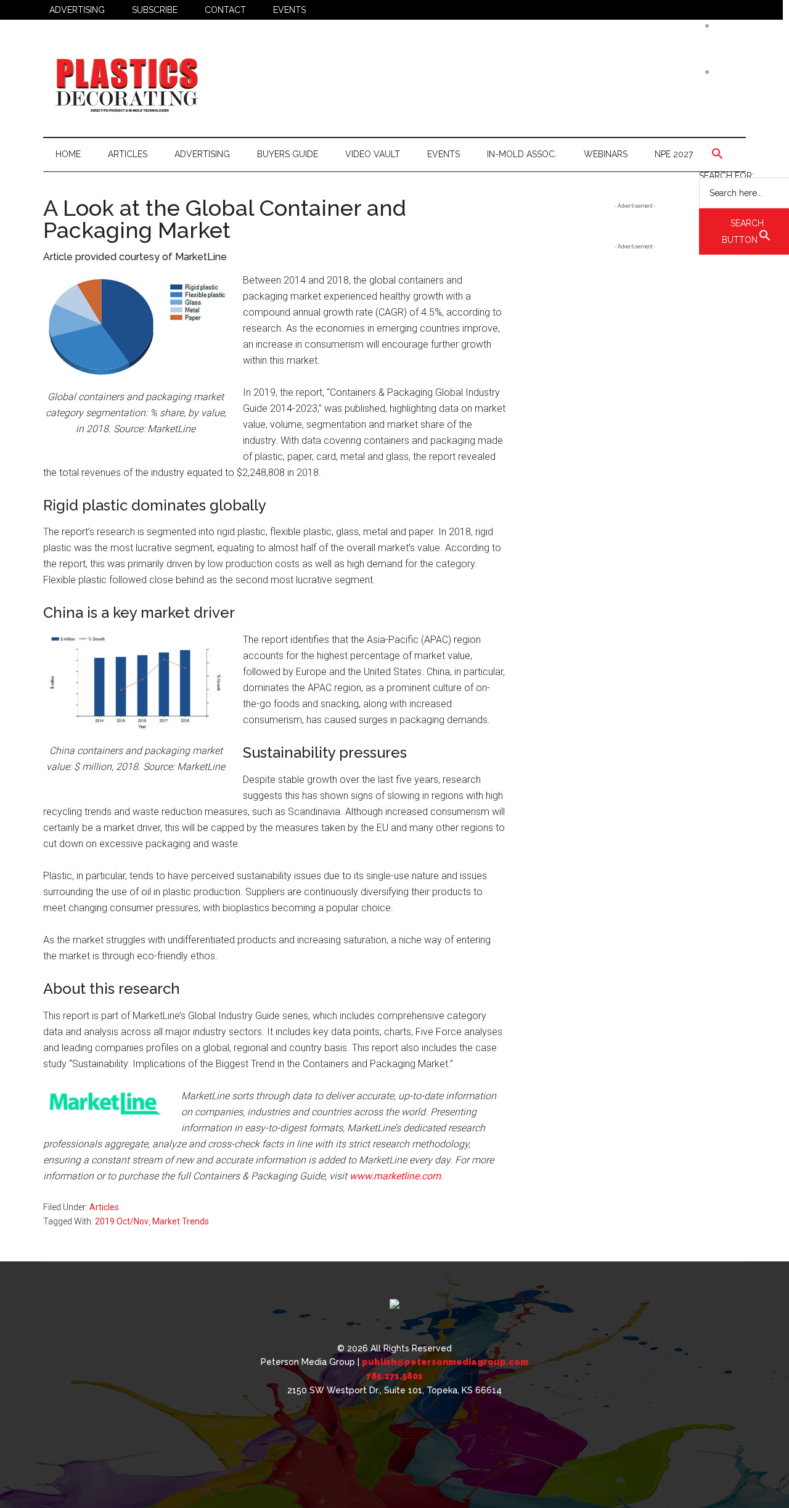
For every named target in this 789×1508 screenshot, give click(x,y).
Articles (104, 1207)
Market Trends (180, 1221)
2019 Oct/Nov (122, 1221)
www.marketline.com (395, 1176)
